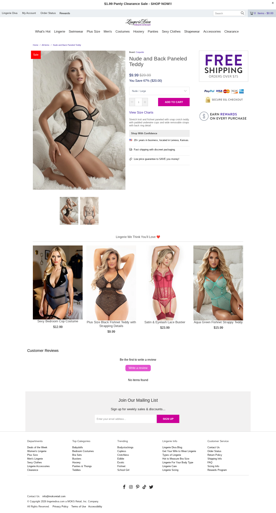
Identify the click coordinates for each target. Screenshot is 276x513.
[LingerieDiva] (138, 23)
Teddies (76, 470)
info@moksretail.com (54, 496)
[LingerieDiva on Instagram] (131, 487)
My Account (29, 12)
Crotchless (123, 455)
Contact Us (213, 447)
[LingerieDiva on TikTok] (144, 487)
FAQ (209, 462)
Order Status (48, 12)
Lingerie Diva (9, 12)
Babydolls (77, 447)
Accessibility (95, 506)
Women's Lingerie (36, 451)
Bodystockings (125, 447)
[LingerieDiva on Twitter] (151, 487)
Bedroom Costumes (83, 451)
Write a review (138, 368)
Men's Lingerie (35, 458)
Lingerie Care (169, 466)
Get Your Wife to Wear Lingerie (179, 451)
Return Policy (214, 455)
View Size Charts (141, 112)
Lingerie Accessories (38, 466)
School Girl (123, 470)
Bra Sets (77, 455)
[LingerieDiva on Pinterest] (138, 487)
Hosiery (76, 462)
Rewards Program (217, 470)
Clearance (32, 470)
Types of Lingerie (171, 455)
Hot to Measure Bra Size (175, 458)
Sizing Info (213, 466)
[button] (43, 32)
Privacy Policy (60, 506)
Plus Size (32, 455)
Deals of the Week (37, 447)
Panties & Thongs (82, 466)
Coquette (140, 52)
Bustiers (76, 458)
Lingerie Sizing (170, 470)
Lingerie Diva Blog (172, 447)
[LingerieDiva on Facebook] (124, 487)
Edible (120, 458)
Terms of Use (78, 506)
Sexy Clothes (34, 462)
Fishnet (121, 466)
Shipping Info (214, 458)
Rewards (65, 13)
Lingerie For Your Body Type (177, 462)
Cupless (121, 451)
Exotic (120, 462)
